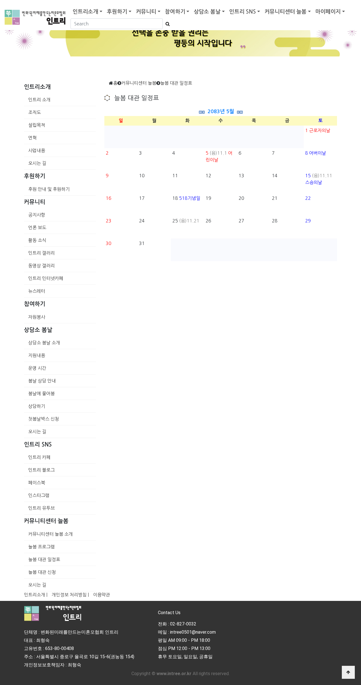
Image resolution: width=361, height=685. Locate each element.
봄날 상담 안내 (42, 380)
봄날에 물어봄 (41, 393)
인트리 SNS (242, 11)
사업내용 (36, 150)
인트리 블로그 (41, 470)
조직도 (34, 112)
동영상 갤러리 (41, 265)
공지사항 (36, 215)
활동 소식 (37, 240)
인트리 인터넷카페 (45, 278)
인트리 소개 (39, 99)
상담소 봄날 (207, 11)
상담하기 (36, 406)
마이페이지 (328, 11)
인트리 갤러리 (41, 253)
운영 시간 (37, 368)
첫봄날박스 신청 (43, 419)
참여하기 (175, 11)
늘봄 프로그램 (41, 546)
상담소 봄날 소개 (44, 342)
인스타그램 (38, 495)
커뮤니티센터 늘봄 (286, 11)
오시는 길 (37, 163)
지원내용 (36, 355)
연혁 (32, 137)
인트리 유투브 (41, 508)
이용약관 (101, 594)
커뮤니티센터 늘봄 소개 (50, 534)
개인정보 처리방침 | (70, 594)
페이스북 (36, 482)
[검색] (166, 23)
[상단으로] (348, 672)
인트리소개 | (35, 594)
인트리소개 (85, 11)
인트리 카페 (39, 457)
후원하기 (117, 11)
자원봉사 (36, 317)
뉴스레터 (36, 291)
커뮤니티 (146, 11)
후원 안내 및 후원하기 (49, 189)
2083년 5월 (221, 111)
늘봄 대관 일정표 (44, 559)
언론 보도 (37, 227)
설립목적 (36, 125)
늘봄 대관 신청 (42, 572)
